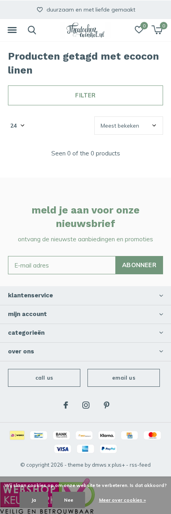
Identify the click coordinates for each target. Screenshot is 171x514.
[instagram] (85, 405)
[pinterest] (106, 405)
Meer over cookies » (122, 500)
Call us (44, 377)
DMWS (99, 465)
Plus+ (118, 465)
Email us (123, 377)
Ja (33, 500)
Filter (85, 95)
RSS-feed (140, 465)
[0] (157, 29)
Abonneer (139, 265)
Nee (68, 500)
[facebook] (66, 405)
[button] (12, 30)
